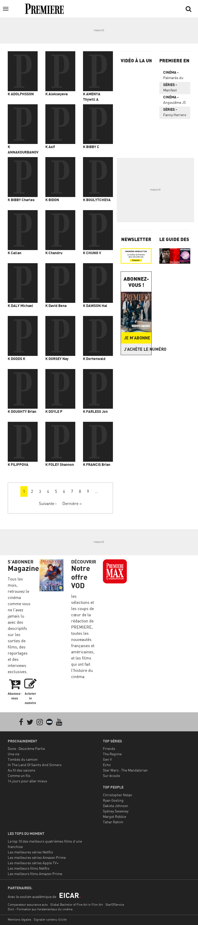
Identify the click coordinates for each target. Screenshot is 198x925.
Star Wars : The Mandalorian (125, 770)
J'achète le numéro (137, 349)
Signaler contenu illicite (50, 919)
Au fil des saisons (21, 770)
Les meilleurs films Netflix (29, 868)
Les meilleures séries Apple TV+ (33, 863)
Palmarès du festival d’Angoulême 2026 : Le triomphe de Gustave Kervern (173, 76)
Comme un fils (19, 775)
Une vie (13, 754)
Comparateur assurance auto (28, 904)
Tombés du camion (23, 759)
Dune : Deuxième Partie (26, 748)
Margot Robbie (114, 816)
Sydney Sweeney (115, 811)
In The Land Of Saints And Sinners (35, 765)
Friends (109, 748)
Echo (107, 765)
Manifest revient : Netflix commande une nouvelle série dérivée (173, 88)
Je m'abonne (137, 337)
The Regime (112, 754)
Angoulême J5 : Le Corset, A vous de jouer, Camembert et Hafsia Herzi (174, 101)
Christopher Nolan (117, 795)
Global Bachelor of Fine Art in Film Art (76, 904)
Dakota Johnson (115, 805)
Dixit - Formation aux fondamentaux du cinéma (40, 909)
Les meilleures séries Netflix (30, 852)
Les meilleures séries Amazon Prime (37, 857)
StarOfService (114, 904)
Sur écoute (111, 775)
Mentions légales (19, 919)
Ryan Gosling (113, 800)
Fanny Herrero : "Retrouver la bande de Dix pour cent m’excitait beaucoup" (174, 113)
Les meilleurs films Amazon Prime (35, 873)
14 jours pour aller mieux (27, 781)
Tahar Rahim (113, 822)
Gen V (107, 759)
